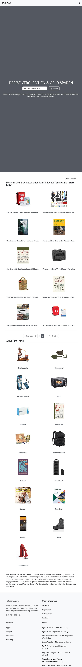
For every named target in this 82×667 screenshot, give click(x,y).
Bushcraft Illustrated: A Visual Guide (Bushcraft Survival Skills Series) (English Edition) (59, 297)
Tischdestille (23, 368)
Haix (59, 537)
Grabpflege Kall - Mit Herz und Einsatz (56, 642)
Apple (8, 627)
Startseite (46, 606)
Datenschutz (47, 614)
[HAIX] (59, 524)
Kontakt (45, 618)
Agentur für (55, 627)
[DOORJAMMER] (23, 552)
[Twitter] (11, 614)
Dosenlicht (23, 453)
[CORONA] (23, 411)
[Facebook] (7, 614)
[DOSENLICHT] (23, 439)
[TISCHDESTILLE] (23, 354)
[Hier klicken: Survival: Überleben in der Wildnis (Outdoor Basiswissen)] (59, 227)
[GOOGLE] (23, 524)
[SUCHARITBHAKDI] (23, 383)
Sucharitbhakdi (23, 396)
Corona (23, 424)
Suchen (55, 88)
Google (23, 537)
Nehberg (23, 509)
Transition (59, 509)
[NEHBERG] (23, 495)
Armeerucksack (59, 453)
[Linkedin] (15, 614)
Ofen (59, 396)
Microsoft (10, 635)
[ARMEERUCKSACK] (59, 439)
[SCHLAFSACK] (59, 467)
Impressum (46, 610)
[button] (79, 3)
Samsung (9, 640)
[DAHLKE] (23, 467)
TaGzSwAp (6, 2)
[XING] (19, 614)
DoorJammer (23, 565)
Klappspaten (59, 368)
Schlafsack (59, 481)
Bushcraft (59, 424)
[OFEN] (59, 382)
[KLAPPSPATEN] (59, 354)
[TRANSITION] (59, 495)
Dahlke (23, 481)
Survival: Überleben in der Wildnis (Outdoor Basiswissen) (59, 241)
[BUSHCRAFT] (59, 411)
